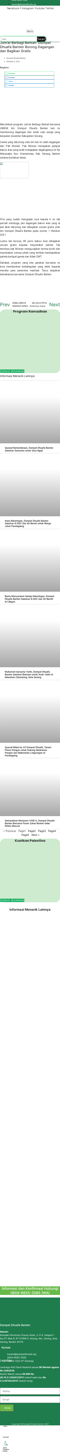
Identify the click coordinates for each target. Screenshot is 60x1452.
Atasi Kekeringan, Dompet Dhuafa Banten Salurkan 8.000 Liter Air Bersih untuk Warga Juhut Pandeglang (28, 523)
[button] (30, 31)
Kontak (5, 1451)
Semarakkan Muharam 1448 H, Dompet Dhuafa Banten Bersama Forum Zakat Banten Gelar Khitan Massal (30, 823)
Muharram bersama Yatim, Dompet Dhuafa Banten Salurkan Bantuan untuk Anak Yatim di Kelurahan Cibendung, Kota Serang (29, 674)
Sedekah (6, 1437)
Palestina (6, 1449)
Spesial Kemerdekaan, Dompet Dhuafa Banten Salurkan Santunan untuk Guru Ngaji (29, 449)
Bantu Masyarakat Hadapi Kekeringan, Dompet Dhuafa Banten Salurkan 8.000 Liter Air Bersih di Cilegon (29, 599)
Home (5, 1426)
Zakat (5, 1448)
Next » (36, 834)
